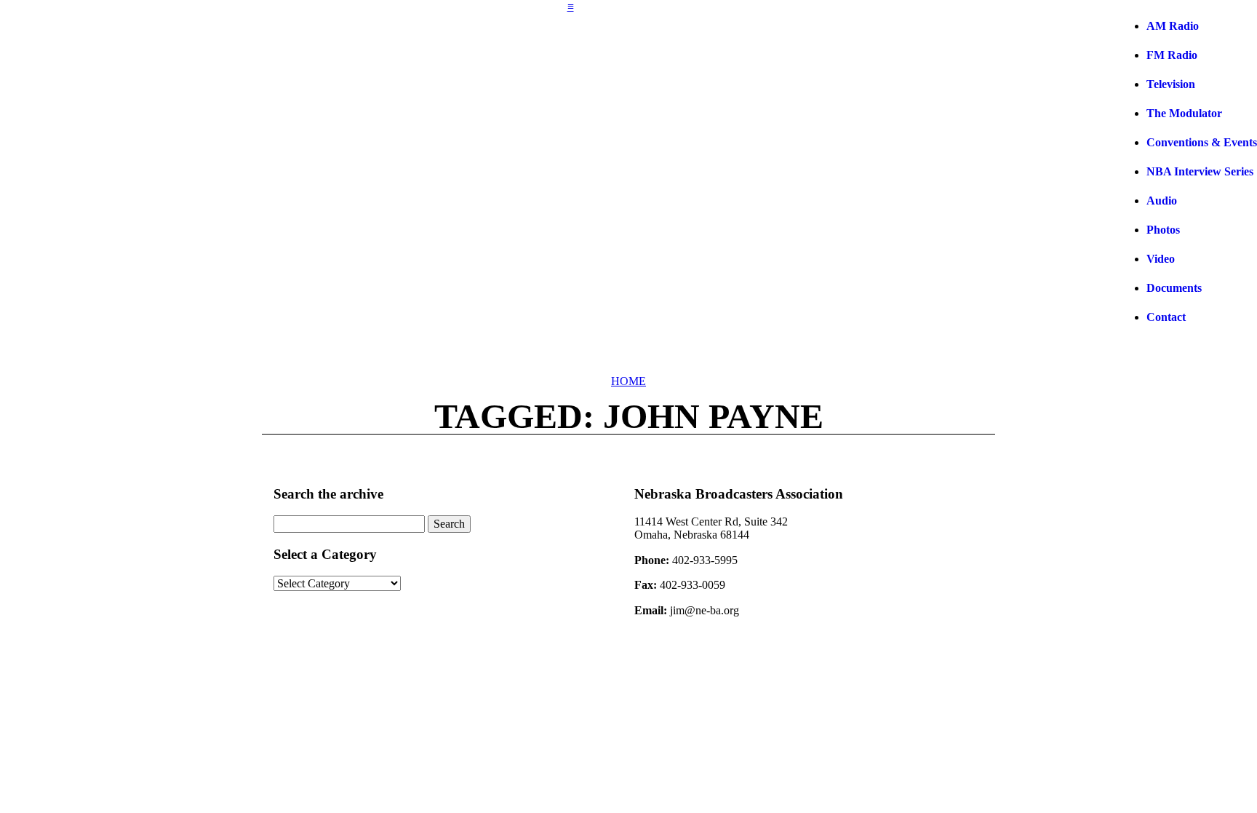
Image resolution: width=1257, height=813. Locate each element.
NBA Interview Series (1199, 171)
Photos (1163, 229)
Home (628, 381)
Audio (1161, 200)
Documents (1174, 288)
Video (1160, 259)
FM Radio (1171, 55)
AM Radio (1172, 26)
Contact (1166, 317)
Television (1170, 84)
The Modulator (1184, 113)
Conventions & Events (1201, 142)
